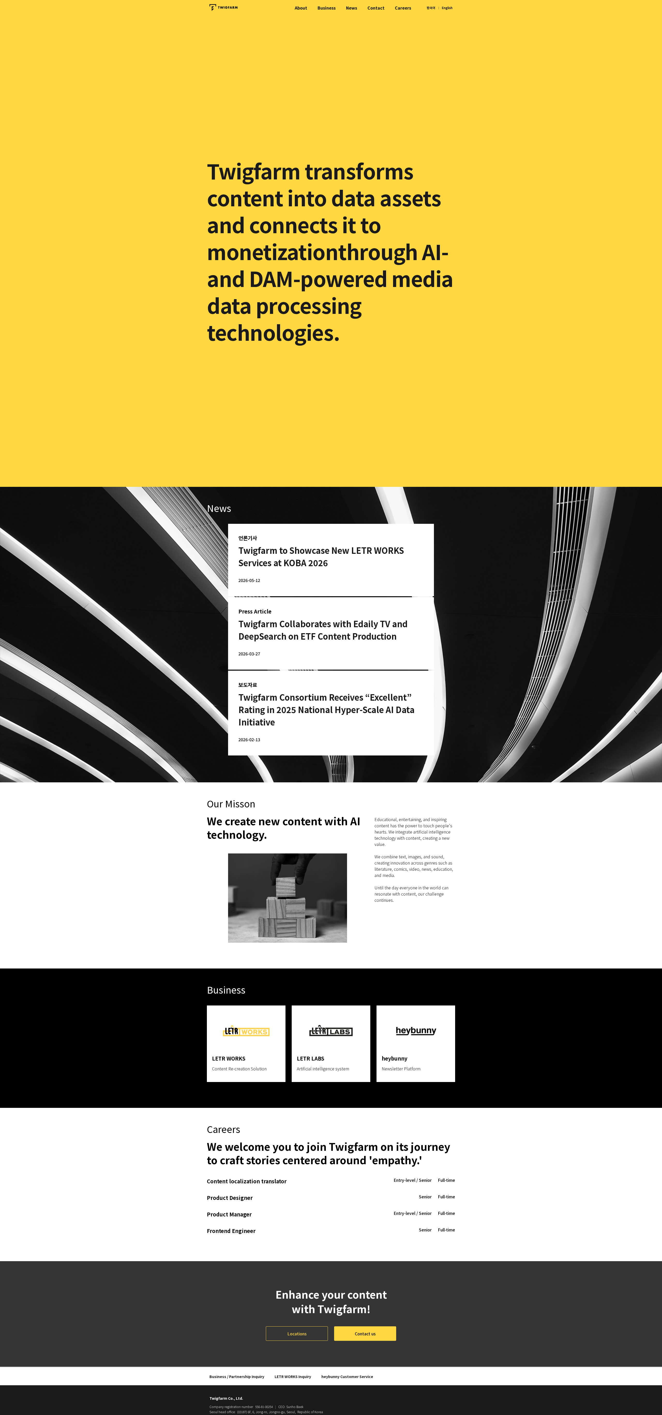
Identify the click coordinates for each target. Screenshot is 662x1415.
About (301, 8)
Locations (297, 1333)
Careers (403, 8)
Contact (376, 8)
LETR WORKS (293, 1376)
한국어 (431, 7)
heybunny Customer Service (347, 1376)
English (447, 7)
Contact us (365, 1333)
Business (327, 8)
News (351, 8)
